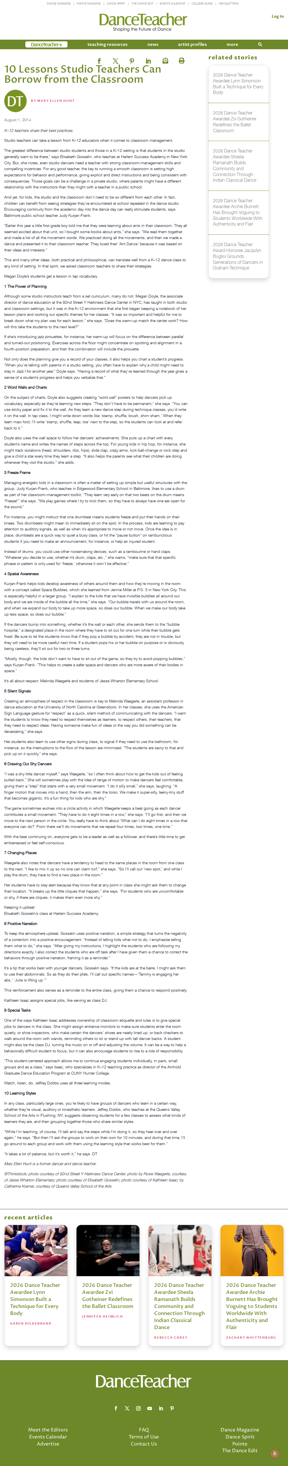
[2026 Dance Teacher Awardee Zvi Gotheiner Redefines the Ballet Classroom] (108, 1250)
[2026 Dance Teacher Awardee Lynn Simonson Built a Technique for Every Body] (36, 1250)
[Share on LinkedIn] (148, 59)
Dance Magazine (59, 3)
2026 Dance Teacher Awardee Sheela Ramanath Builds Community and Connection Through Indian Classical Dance (179, 1306)
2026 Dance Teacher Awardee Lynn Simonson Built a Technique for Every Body (35, 1299)
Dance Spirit (116, 3)
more (232, 44)
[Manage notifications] (274, 1453)
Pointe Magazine (89, 3)
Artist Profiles (192, 44)
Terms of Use (144, 1437)
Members (35, 44)
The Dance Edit (142, 3)
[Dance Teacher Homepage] (144, 22)
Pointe (240, 1444)
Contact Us (144, 1444)
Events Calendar (172, 3)
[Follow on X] (127, 1408)
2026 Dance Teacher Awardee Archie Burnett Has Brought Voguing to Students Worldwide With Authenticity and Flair (252, 1306)
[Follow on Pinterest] (172, 1408)
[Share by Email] (165, 59)
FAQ (144, 1430)
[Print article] (181, 59)
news (152, 44)
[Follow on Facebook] (115, 1408)
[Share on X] (116, 59)
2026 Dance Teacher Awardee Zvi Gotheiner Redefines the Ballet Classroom (107, 1296)
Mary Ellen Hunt (56, 101)
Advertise (48, 1444)
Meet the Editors (48, 1430)
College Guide (202, 3)
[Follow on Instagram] (138, 1408)
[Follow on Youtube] (149, 1408)
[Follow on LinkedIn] (160, 1408)
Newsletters (228, 3)
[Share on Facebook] (99, 59)
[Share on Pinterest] (132, 59)
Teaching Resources (107, 44)
